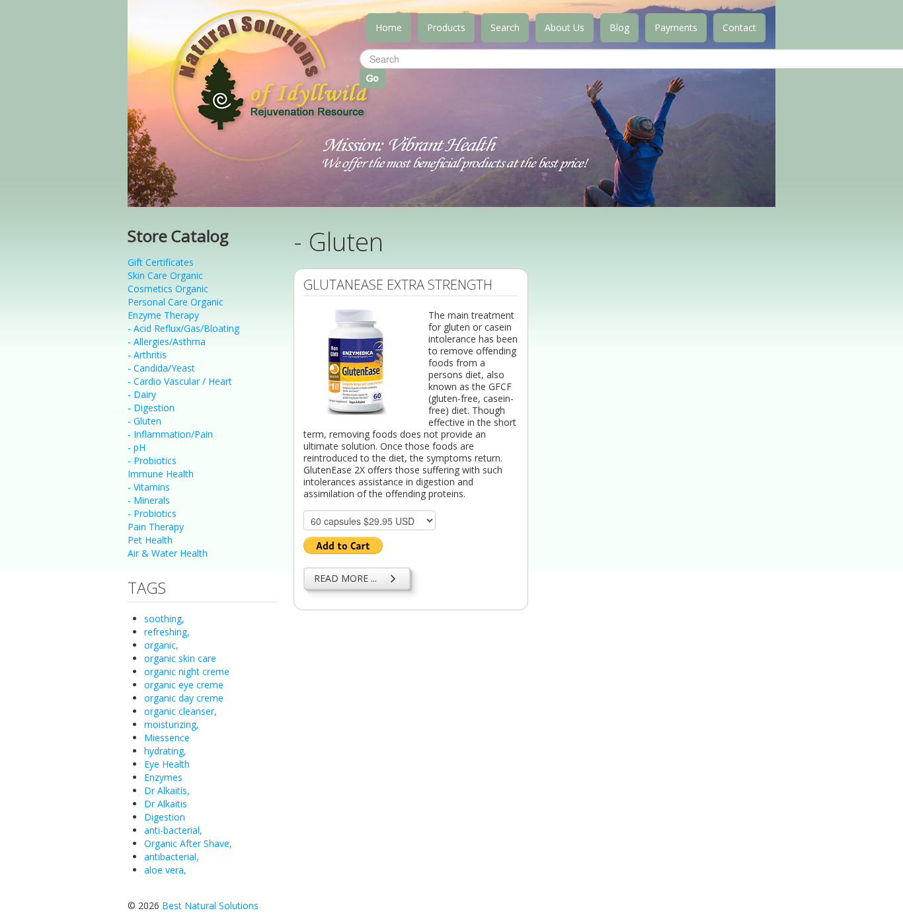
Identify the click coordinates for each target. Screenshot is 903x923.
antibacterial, (171, 856)
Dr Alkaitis (165, 803)
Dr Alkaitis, (167, 790)
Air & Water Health (168, 553)
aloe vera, (165, 869)
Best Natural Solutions (210, 905)
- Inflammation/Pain (170, 434)
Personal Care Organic (175, 302)
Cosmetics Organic (168, 288)
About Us (564, 27)
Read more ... (345, 578)
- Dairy (142, 394)
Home (388, 27)
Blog (619, 27)
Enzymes (163, 777)
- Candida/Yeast (161, 368)
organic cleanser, (180, 711)
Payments (675, 27)
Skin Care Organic (165, 275)
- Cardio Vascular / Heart (180, 381)
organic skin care (180, 658)
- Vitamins (149, 487)
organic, (161, 645)
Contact (739, 27)
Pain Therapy (156, 526)
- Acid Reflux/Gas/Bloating (183, 328)
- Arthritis (147, 354)
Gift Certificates (161, 262)
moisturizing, (171, 724)
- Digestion (151, 407)
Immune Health (161, 473)
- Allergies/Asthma (167, 341)
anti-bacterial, (173, 830)
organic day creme (183, 698)
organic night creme (186, 671)
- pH (136, 447)
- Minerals (149, 500)
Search (505, 27)
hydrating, (165, 750)
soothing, (164, 618)
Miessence (167, 737)
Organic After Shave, (188, 843)
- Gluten (144, 421)
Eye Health (167, 764)
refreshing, (167, 631)
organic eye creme (183, 684)
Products (446, 27)
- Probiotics (152, 460)
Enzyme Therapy (163, 315)
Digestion (164, 817)
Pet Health (150, 540)
